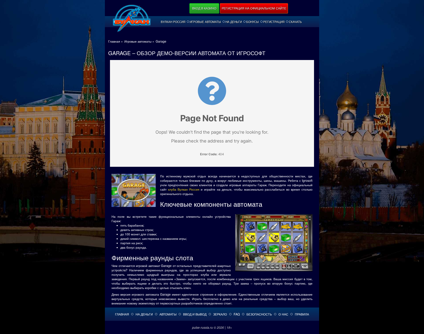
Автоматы (167, 314)
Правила (302, 314)
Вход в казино (204, 8)
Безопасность (259, 314)
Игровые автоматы (205, 22)
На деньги (233, 22)
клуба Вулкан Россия (183, 189)
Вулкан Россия (173, 22)
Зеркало (220, 314)
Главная (122, 314)
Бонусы (252, 22)
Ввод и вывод (194, 314)
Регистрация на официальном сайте (254, 8)
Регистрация (273, 22)
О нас (283, 314)
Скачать (295, 22)
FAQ (237, 314)
